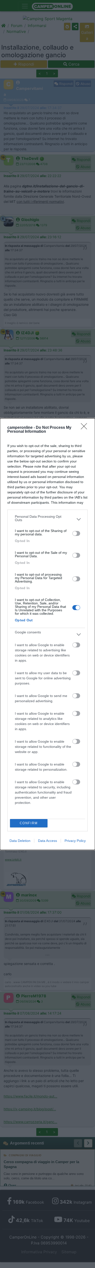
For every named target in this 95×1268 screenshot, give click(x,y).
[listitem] (47, 519)
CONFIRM (29, 823)
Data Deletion (20, 841)
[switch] (76, 533)
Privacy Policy (75, 841)
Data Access (47, 841)
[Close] (85, 427)
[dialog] (47, 634)
